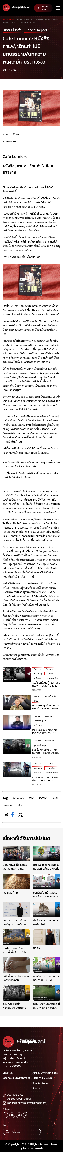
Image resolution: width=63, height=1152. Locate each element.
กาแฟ (31, 797)
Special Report (36, 29)
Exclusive (37, 669)
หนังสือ (55, 797)
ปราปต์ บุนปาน (52, 678)
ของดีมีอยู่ (38, 673)
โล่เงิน (36, 700)
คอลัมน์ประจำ (12, 29)
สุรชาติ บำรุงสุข (40, 745)
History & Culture (42, 1078)
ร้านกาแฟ (43, 797)
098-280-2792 (15, 1095)
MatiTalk (48, 716)
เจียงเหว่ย (8, 805)
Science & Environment (16, 1078)
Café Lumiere (18, 797)
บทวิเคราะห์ (38, 678)
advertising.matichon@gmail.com (26, 1103)
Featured (49, 669)
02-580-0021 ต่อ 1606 (19, 1099)
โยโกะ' (19, 805)
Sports (36, 1088)
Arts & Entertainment (45, 1073)
